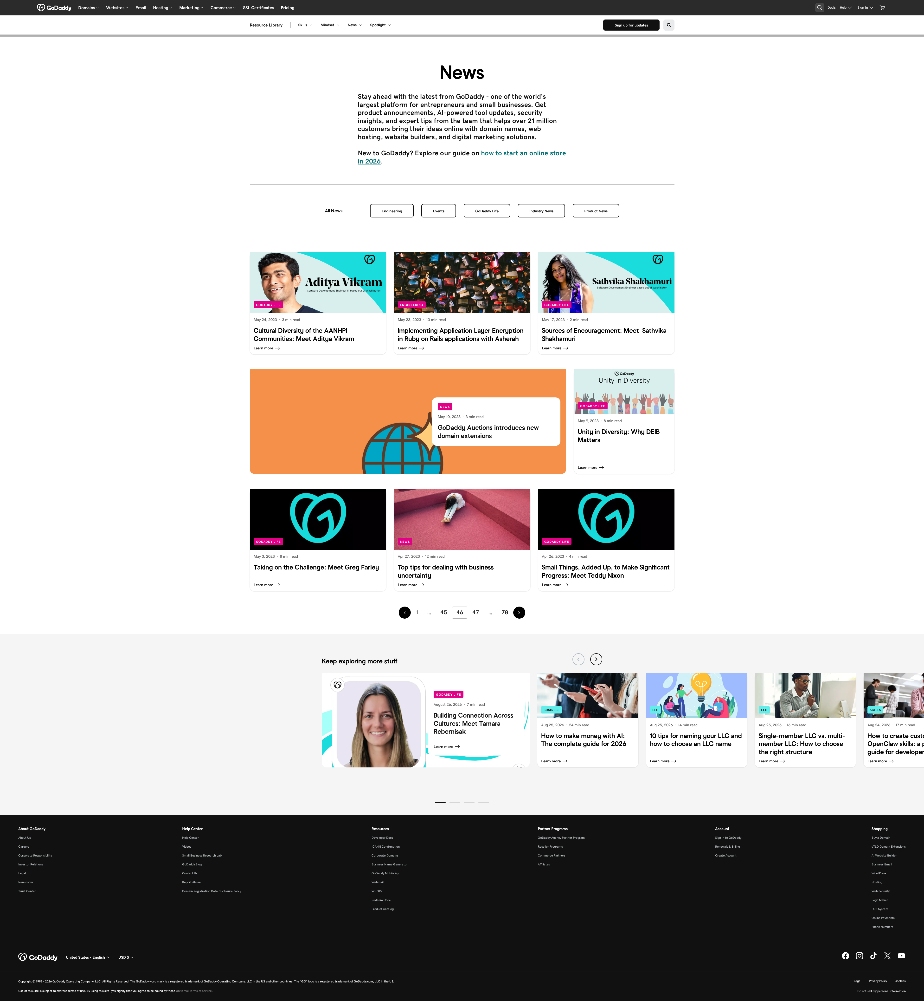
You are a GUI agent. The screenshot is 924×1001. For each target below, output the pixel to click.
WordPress (879, 873)
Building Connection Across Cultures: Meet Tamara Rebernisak (473, 723)
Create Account (726, 855)
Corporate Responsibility (35, 855)
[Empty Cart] (882, 7)
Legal (22, 873)
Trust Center (27, 891)
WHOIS (377, 891)
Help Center (190, 837)
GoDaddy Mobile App (386, 873)
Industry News (541, 211)
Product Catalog (383, 909)
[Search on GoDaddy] (668, 25)
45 (443, 612)
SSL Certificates (258, 7)
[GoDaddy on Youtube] (901, 958)
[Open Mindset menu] (338, 25)
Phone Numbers (882, 927)
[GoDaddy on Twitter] (887, 958)
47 (475, 612)
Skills (302, 25)
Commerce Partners (551, 855)
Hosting (877, 882)
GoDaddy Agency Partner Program (561, 837)
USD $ (123, 957)
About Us (24, 837)
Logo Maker (880, 900)
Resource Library (266, 25)
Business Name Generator (390, 864)
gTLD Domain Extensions (889, 846)
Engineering (392, 211)
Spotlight (378, 25)
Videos (186, 846)
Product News (596, 211)
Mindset (327, 25)
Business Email (882, 864)
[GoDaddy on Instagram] (859, 958)
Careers (23, 846)
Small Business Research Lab (202, 855)
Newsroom (25, 882)
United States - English (85, 957)
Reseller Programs (550, 846)
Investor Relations (30, 864)
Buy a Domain (881, 837)
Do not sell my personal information (881, 991)
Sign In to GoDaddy (728, 837)
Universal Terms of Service (194, 991)
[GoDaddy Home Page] (38, 957)
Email (140, 7)
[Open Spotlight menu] (389, 25)
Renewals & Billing (727, 846)
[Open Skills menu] (311, 25)
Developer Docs (382, 837)
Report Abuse (191, 882)
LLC (655, 710)
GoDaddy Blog (192, 864)
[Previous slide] (578, 659)
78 (504, 612)
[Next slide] (596, 659)
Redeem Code (381, 900)
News (352, 25)
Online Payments (883, 918)
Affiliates (544, 864)
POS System (880, 909)
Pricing (287, 7)
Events (438, 211)
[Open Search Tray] (819, 7)
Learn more (443, 747)
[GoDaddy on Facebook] (845, 958)
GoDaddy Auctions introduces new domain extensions (488, 432)
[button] (440, 802)
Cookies (900, 981)
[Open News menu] (360, 25)
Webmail (378, 882)
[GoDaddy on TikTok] (873, 958)
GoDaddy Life (487, 211)
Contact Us (190, 873)
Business (551, 710)
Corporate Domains (385, 855)
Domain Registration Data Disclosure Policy (211, 891)
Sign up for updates (631, 25)
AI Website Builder (884, 855)
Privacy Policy (878, 981)
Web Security (881, 891)
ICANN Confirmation (386, 846)
